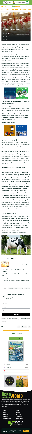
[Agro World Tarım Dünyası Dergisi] (16, 6)
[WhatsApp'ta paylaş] (11, 33)
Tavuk (21, 288)
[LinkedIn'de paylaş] (4, 36)
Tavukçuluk (27, 288)
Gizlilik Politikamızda (23, 318)
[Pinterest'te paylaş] (9, 33)
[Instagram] (16, 367)
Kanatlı (16, 288)
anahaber (11, 288)
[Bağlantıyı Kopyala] (9, 36)
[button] (26, 431)
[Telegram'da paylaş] (6, 36)
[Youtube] (16, 370)
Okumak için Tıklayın (16, 338)
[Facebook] (16, 364)
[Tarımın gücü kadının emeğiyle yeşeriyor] (5, 264)
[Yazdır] (29, 327)
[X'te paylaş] (6, 33)
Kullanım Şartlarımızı (10, 318)
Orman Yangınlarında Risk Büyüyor (10, 278)
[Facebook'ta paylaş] (4, 33)
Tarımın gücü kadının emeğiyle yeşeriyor (19, 264)
